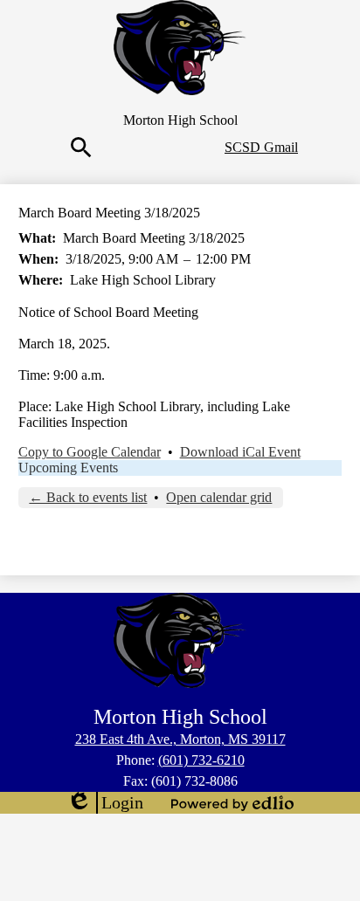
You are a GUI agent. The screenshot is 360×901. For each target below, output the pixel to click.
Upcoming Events (68, 467)
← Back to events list (88, 497)
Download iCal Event (240, 451)
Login (104, 803)
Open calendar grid (219, 497)
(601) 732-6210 (201, 760)
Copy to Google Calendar (89, 451)
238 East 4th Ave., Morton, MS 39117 (180, 739)
